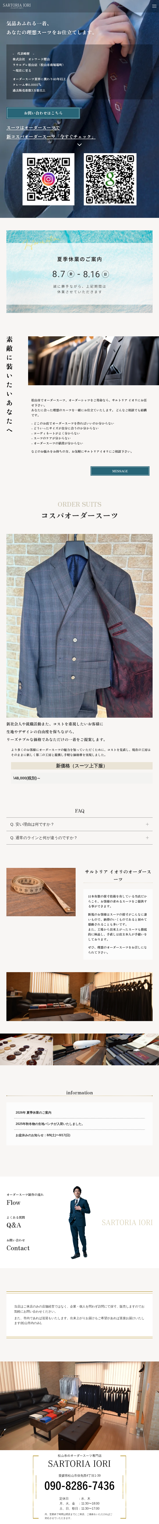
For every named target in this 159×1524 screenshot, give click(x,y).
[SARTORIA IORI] (17, 6)
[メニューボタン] (154, 6)
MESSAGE (120, 471)
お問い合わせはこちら (43, 113)
